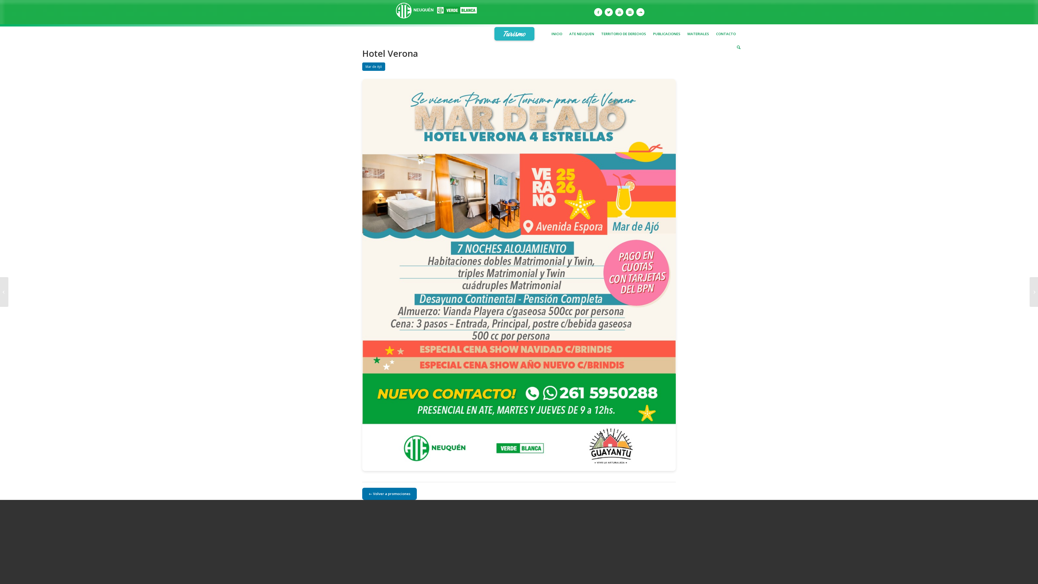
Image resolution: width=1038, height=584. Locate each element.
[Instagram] (630, 12)
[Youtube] (619, 12)
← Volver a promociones (389, 493)
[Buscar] (736, 47)
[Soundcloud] (640, 12)
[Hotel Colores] (4, 292)
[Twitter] (609, 12)
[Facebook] (598, 12)
